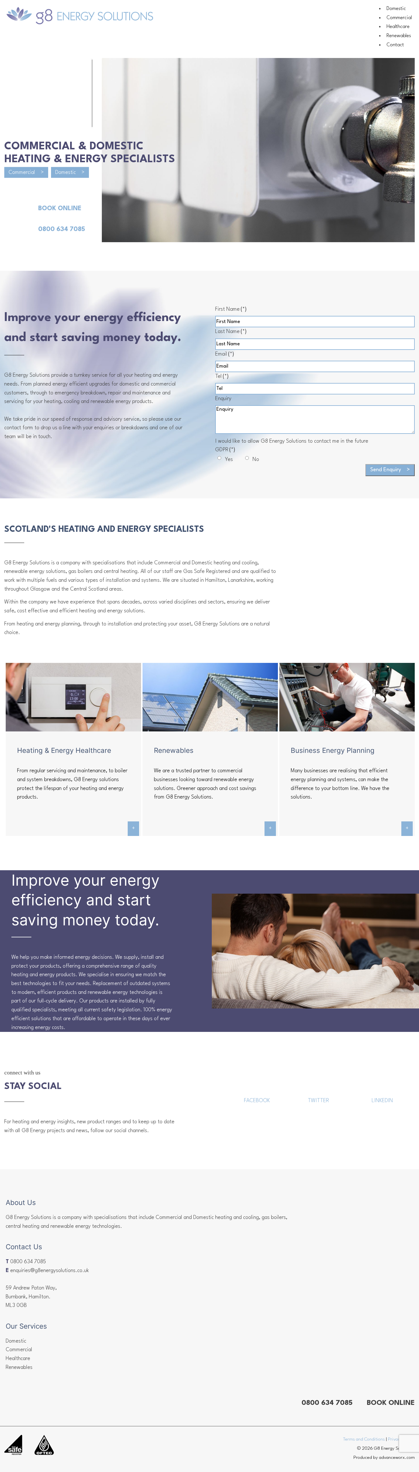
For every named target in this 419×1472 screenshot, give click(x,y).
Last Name (231, 331)
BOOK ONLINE (60, 208)
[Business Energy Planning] (347, 749)
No (255, 459)
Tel (222, 376)
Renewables (19, 1367)
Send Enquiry (385, 469)
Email (224, 354)
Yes (228, 459)
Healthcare (18, 1358)
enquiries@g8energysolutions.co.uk (49, 1270)
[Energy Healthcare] (73, 749)
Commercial (22, 172)
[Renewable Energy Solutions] (210, 749)
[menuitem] (396, 8)
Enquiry (223, 398)
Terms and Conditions (364, 1439)
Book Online (391, 1403)
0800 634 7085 (61, 229)
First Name (231, 309)
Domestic (65, 172)
